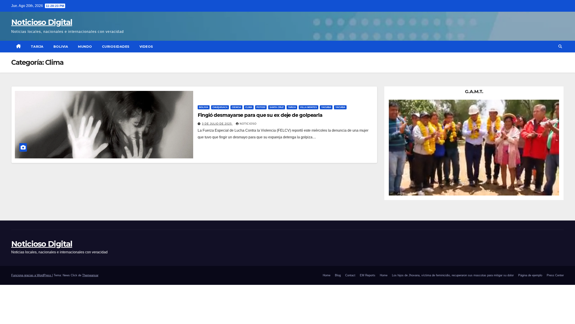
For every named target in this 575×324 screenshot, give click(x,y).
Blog (338, 275)
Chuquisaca (220, 107)
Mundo (85, 47)
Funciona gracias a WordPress (31, 275)
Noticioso (248, 123)
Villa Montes (308, 107)
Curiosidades (116, 47)
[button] (560, 46)
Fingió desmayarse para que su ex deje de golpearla (260, 115)
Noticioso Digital (41, 22)
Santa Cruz (277, 107)
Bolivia (60, 47)
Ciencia (236, 107)
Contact (350, 275)
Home (326, 275)
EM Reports (367, 275)
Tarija (37, 47)
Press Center (555, 275)
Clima (248, 107)
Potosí (261, 107)
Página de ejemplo (530, 275)
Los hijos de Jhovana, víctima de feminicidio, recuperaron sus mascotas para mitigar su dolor (453, 275)
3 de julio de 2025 (217, 123)
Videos (146, 47)
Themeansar (90, 275)
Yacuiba (326, 107)
